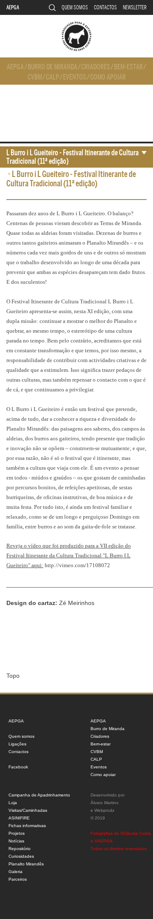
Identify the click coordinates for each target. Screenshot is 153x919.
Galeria (15, 871)
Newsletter (135, 7)
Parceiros (17, 879)
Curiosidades (21, 856)
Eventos (74, 77)
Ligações (17, 744)
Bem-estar (128, 67)
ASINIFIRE (19, 818)
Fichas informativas (27, 825)
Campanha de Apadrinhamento (39, 795)
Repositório (19, 848)
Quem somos (75, 7)
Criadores (95, 67)
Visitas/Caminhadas (27, 810)
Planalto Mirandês (26, 864)
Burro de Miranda (52, 67)
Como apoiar (108, 77)
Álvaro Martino (105, 802)
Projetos (16, 833)
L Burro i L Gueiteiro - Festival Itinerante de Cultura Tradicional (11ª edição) (72, 157)
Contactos (105, 7)
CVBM (35, 77)
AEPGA (12, 7)
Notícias (16, 841)
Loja (12, 802)
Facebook (18, 767)
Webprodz (104, 810)
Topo (13, 675)
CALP (52, 77)
